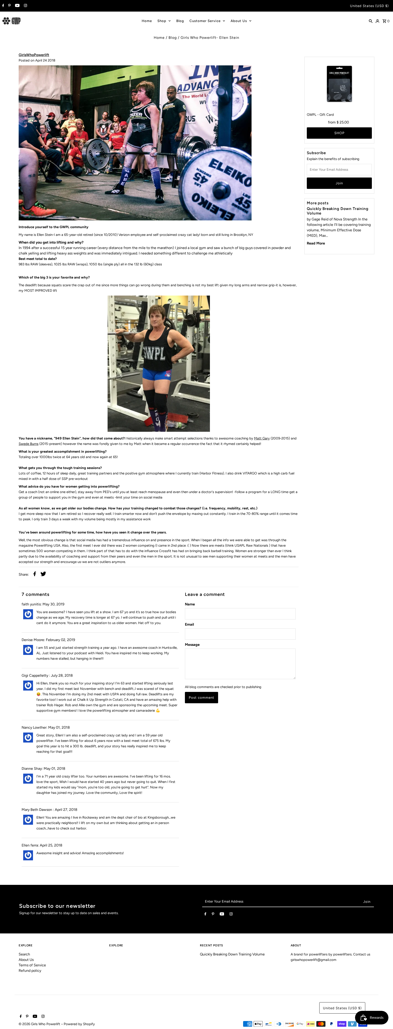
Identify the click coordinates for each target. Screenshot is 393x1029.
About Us (239, 21)
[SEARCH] (371, 20)
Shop (161, 21)
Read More (316, 243)
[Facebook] (2, 5)
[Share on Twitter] (43, 575)
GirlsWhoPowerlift (34, 55)
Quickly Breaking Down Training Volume (232, 954)
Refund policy (30, 970)
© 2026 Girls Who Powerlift (40, 1024)
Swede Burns (28, 444)
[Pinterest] (9, 5)
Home (147, 21)
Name (190, 604)
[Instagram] (25, 5)
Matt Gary (262, 438)
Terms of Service (32, 965)
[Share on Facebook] (34, 575)
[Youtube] (17, 5)
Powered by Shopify (79, 1024)
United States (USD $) (369, 6)
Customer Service (205, 21)
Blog (180, 21)
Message (192, 644)
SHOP (339, 133)
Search (24, 954)
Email (189, 624)
